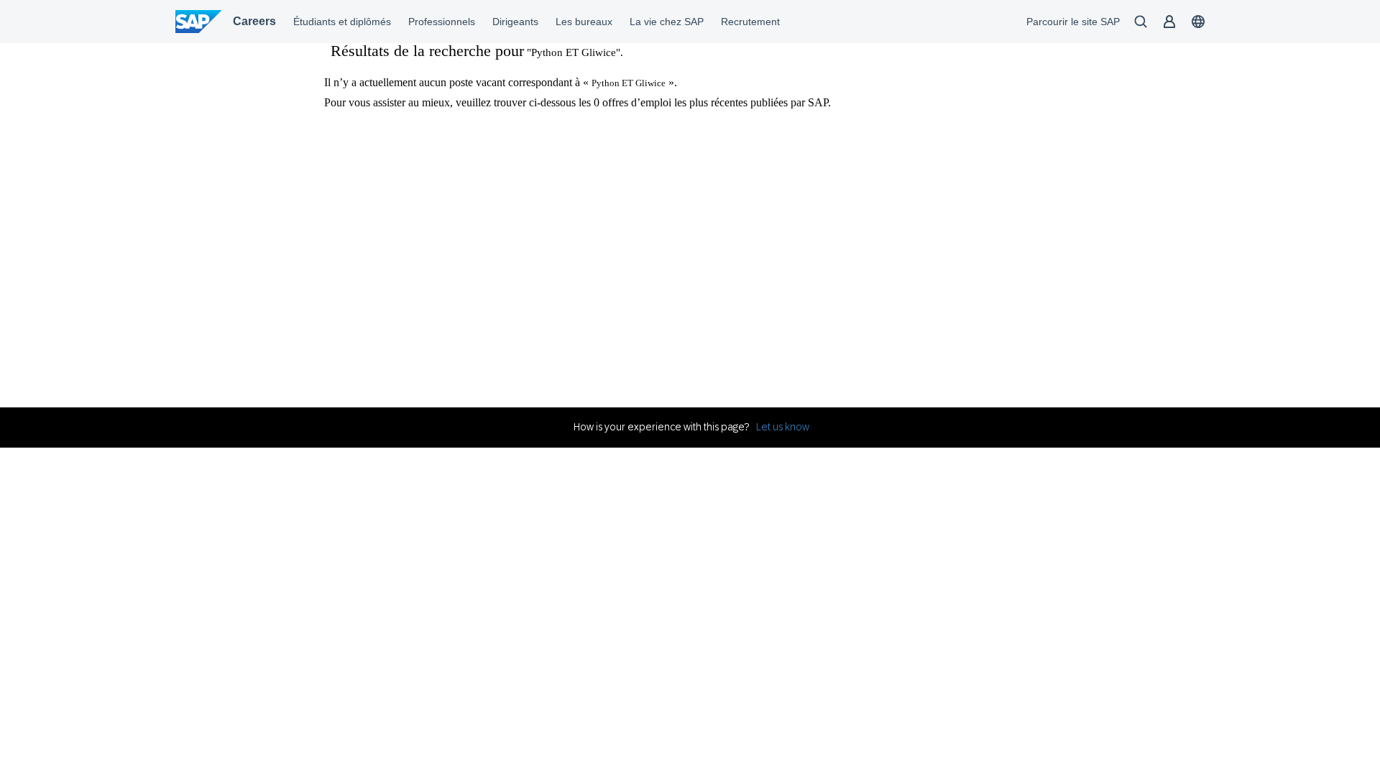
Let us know (782, 427)
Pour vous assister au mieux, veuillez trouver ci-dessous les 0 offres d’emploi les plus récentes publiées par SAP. (577, 102)
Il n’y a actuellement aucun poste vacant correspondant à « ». (500, 82)
